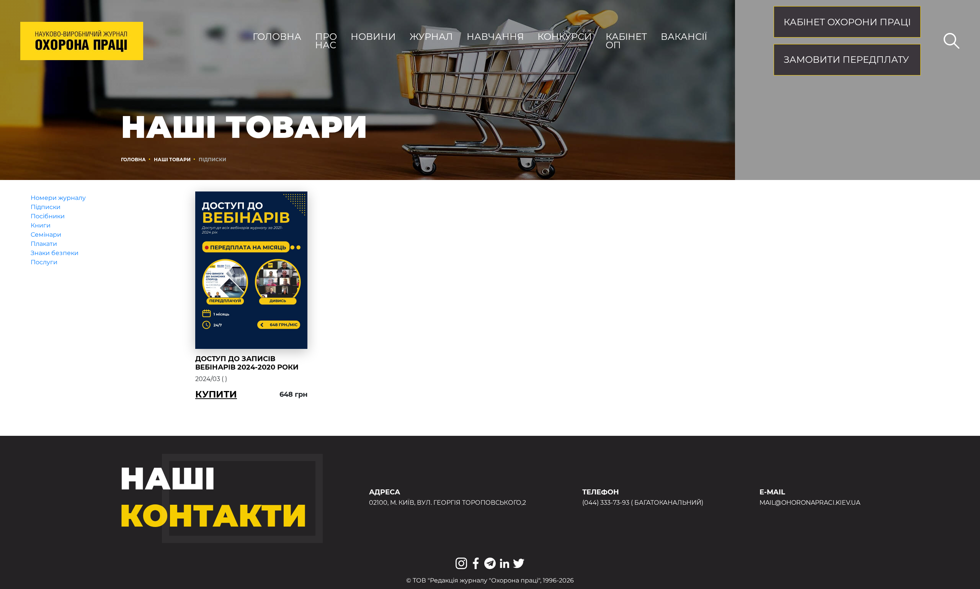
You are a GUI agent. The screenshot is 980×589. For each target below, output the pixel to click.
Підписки (45, 207)
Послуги (44, 262)
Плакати (44, 243)
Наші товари (172, 159)
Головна (277, 37)
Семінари (46, 234)
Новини (373, 37)
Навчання (495, 37)
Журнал (431, 37)
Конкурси (564, 37)
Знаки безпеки (54, 253)
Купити (216, 394)
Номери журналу (58, 197)
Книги (41, 225)
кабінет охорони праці (847, 22)
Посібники (48, 216)
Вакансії (684, 37)
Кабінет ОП (626, 41)
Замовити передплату (846, 59)
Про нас (326, 41)
